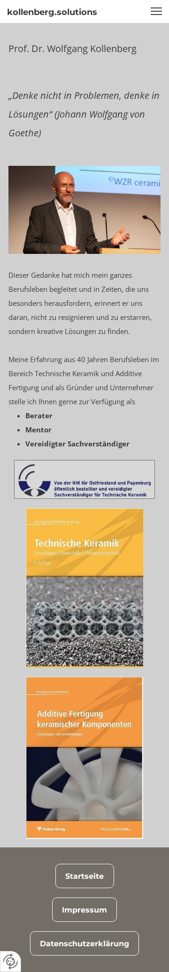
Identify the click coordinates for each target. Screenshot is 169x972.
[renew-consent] (10, 961)
